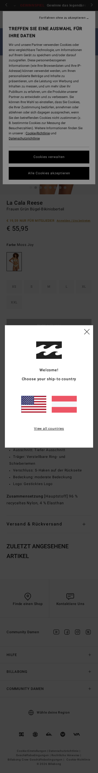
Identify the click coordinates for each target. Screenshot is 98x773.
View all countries (49, 428)
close (87, 331)
